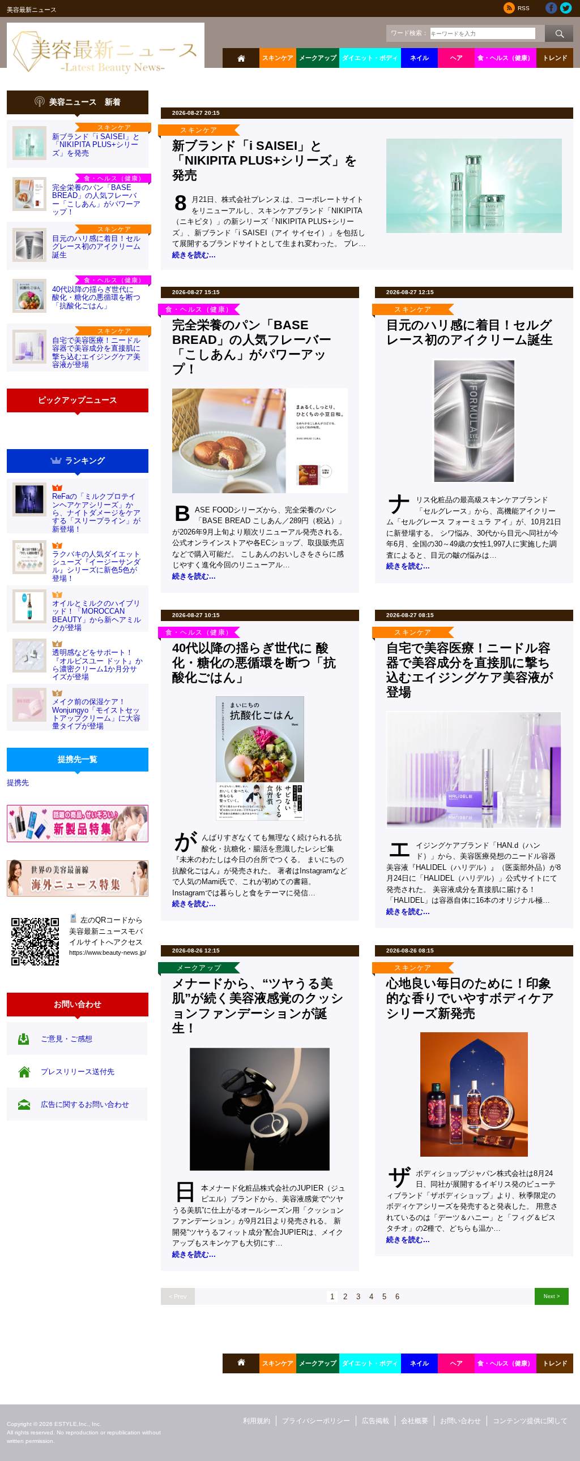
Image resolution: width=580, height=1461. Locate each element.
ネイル (419, 57)
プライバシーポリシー (316, 1421)
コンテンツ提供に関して (530, 1421)
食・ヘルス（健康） (505, 57)
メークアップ (317, 57)
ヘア (456, 57)
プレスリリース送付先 (77, 1071)
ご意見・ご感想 (66, 1039)
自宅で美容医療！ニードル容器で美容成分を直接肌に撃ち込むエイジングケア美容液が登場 (96, 352)
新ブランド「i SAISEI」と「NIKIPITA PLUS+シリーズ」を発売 (96, 144)
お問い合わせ (460, 1421)
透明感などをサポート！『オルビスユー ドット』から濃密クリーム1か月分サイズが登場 (97, 664)
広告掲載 (375, 1421)
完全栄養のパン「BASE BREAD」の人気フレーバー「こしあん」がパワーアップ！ (96, 199)
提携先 (18, 782)
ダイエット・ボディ (370, 57)
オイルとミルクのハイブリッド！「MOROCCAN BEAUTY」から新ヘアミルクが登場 (96, 615)
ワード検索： (409, 32)
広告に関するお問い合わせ (85, 1104)
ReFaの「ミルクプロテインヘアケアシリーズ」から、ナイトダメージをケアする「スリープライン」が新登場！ (96, 512)
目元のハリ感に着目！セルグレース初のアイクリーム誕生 (96, 246)
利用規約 (256, 1421)
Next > (552, 1296)
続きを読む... (194, 255)
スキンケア (277, 57)
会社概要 (414, 1421)
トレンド (555, 57)
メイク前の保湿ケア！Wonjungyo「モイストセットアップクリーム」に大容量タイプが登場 (96, 713)
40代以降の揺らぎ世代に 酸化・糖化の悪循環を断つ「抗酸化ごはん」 (96, 297)
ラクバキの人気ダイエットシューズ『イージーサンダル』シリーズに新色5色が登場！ (96, 566)
